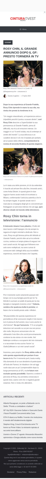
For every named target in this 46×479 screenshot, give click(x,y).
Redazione (32, 472)
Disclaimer (11, 472)
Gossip (8, 42)
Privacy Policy (21, 472)
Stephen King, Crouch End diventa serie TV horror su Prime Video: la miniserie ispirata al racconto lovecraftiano (21, 427)
